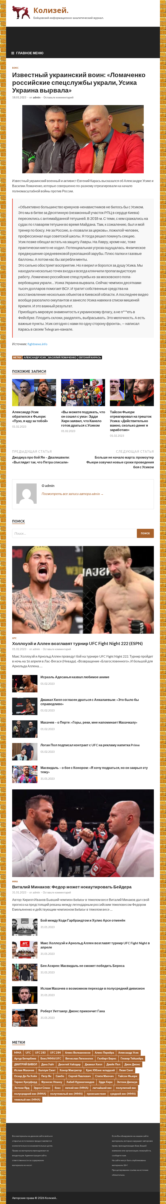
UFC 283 (40, 1052)
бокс (58, 1087)
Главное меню (30, 53)
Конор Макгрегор (71, 1070)
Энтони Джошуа (127, 1082)
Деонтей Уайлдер (69, 1064)
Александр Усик (35, 357)
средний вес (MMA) (123, 1093)
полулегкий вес (126, 1087)
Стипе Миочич (104, 1076)
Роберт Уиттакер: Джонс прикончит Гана (72, 1011)
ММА (15, 881)
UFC (14, 638)
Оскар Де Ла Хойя (25, 1076)
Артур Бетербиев (25, 1058)
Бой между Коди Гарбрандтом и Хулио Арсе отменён (82, 920)
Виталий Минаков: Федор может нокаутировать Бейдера (72, 886)
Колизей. (51, 10)
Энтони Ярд (21, 1087)
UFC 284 (55, 1052)
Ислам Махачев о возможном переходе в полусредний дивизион (92, 988)
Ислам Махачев (24, 1070)
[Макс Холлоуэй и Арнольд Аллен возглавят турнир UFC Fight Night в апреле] (24, 957)
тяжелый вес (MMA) (27, 1099)
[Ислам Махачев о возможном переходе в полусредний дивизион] (24, 1002)
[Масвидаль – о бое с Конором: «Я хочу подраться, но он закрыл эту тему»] (24, 782)
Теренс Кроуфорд (25, 1082)
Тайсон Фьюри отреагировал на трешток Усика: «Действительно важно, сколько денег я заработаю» (131, 421)
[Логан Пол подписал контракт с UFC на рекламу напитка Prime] (24, 759)
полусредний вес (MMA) (30, 1093)
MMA (17, 1052)
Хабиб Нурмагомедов (80, 1082)
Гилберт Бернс (106, 1058)
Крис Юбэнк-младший (100, 1070)
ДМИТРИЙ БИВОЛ (25, 1064)
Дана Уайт (47, 1064)
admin (36, 97)
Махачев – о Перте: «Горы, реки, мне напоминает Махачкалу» (88, 722)
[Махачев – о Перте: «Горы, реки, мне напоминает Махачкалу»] (24, 736)
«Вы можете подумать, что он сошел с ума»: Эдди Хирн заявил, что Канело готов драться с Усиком (83, 418)
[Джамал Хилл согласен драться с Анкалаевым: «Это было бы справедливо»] (24, 714)
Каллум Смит (46, 1070)
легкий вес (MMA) (76, 1087)
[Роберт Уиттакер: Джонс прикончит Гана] (24, 1025)
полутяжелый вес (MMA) (66, 1093)
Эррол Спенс (42, 1087)
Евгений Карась (90, 357)
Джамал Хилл (93, 1064)
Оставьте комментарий (58, 97)
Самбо (60, 1076)
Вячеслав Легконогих (79, 1058)
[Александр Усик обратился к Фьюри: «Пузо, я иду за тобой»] (34, 407)
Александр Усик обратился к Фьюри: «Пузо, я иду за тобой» (30, 416)
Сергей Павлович (79, 1076)
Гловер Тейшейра (132, 1058)
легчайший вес (102, 1087)
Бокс (15, 68)
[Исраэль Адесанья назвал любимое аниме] (24, 691)
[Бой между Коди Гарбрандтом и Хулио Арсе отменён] (24, 934)
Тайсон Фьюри (127, 1076)
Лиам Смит (126, 1070)
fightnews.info (37, 344)
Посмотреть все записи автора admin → (73, 494)
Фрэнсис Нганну (51, 1082)
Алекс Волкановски (77, 1052)
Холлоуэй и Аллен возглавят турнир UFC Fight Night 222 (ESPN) (77, 643)
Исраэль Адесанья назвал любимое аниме (74, 677)
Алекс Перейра (104, 1052)
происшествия (96, 1093)
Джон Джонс (132, 1064)
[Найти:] (83, 533)
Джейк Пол (113, 1064)
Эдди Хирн (106, 1082)
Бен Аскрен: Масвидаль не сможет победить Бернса (82, 966)
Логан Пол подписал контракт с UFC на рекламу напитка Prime (90, 745)
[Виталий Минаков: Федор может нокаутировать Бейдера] (83, 878)
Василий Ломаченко (62, 357)
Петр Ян (46, 1076)
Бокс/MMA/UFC (50, 1058)
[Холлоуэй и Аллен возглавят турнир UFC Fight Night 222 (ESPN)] (83, 634)
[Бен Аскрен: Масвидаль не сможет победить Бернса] (24, 980)
